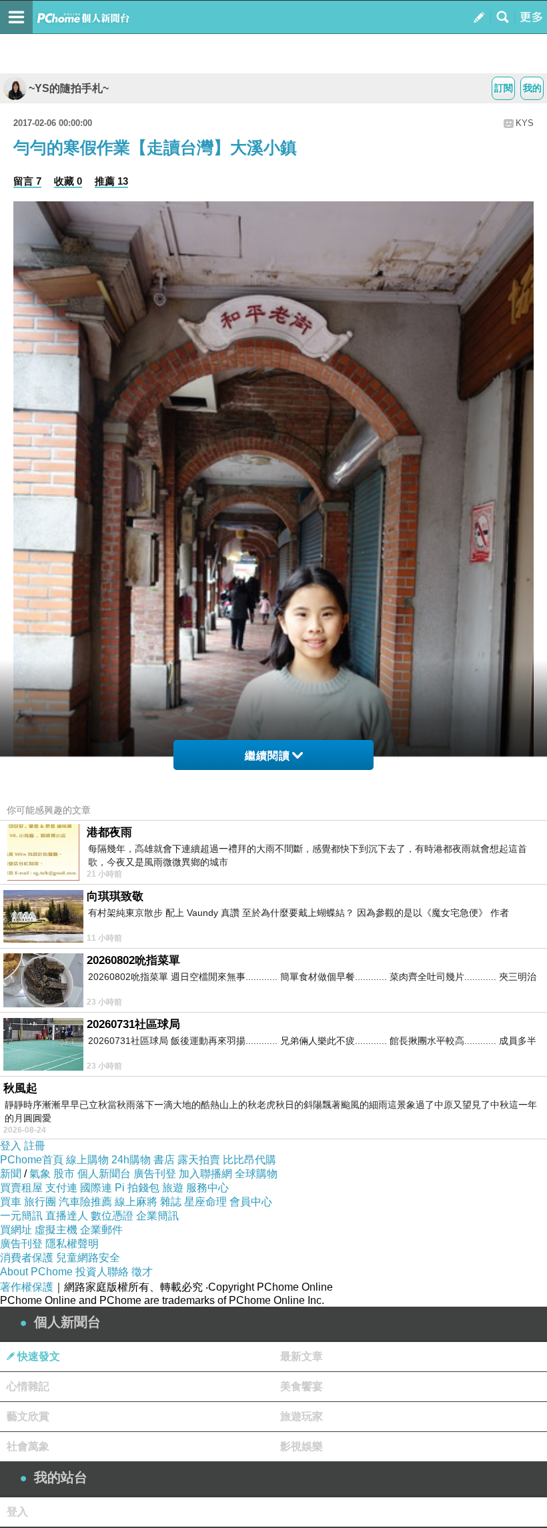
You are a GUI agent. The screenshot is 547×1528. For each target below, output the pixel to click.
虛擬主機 (56, 1229)
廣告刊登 (154, 1173)
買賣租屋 (21, 1187)
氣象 (40, 1173)
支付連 (61, 1187)
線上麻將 (136, 1201)
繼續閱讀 (267, 755)
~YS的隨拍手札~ (69, 88)
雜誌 (170, 1201)
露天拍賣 (198, 1159)
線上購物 (87, 1159)
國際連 (96, 1187)
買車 (10, 1201)
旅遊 (172, 1187)
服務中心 (207, 1187)
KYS (525, 123)
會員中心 (250, 1201)
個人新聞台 (104, 1173)
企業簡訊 (157, 1215)
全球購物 (256, 1173)
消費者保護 (26, 1257)
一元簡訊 (21, 1215)
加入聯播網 (205, 1173)
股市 (64, 1173)
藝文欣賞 (28, 1416)
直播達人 (66, 1215)
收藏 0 (68, 181)
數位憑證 (112, 1215)
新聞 (10, 1173)
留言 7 (27, 181)
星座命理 (205, 1201)
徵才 (142, 1271)
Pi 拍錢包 (137, 1187)
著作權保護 (26, 1287)
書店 (164, 1159)
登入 (10, 1145)
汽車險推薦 (85, 1201)
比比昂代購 (249, 1159)
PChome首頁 (31, 1159)
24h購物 (131, 1159)
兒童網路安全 (88, 1257)
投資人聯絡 (102, 1271)
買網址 (16, 1229)
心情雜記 (28, 1386)
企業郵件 (101, 1229)
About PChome (36, 1271)
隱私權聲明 (72, 1243)
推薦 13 (111, 181)
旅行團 (40, 1201)
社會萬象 (28, 1446)
